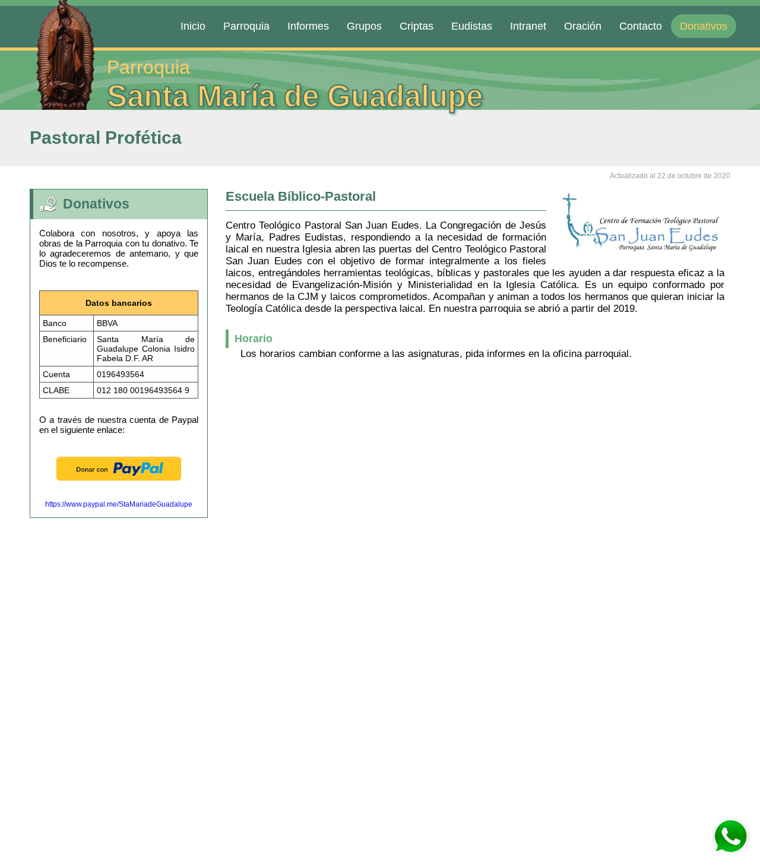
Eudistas (471, 26)
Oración (582, 26)
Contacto (640, 26)
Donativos (703, 26)
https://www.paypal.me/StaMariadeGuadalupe (118, 504)
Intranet (528, 26)
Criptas (416, 26)
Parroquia (246, 26)
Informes (308, 26)
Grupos (364, 26)
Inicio (192, 26)
